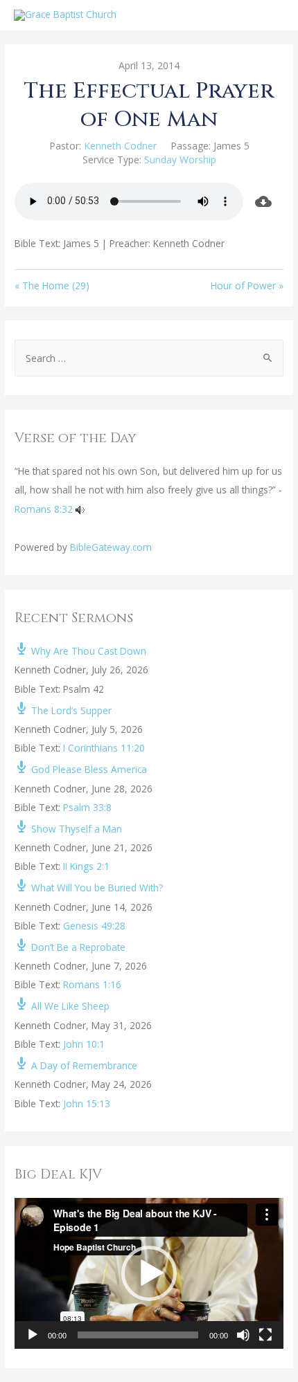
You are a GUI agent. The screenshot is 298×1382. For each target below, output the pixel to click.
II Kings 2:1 (86, 866)
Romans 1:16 (92, 984)
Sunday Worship (180, 159)
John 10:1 (84, 1044)
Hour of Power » (247, 285)
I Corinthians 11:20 (104, 747)
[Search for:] (149, 358)
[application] (149, 1273)
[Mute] (243, 1335)
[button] (149, 1273)
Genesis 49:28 (94, 925)
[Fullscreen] (265, 1335)
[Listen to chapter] (80, 509)
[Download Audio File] (263, 201)
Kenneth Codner (120, 145)
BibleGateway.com (111, 547)
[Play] (33, 1335)
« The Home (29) (52, 285)
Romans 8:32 (44, 509)
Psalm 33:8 (87, 807)
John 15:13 (86, 1103)
